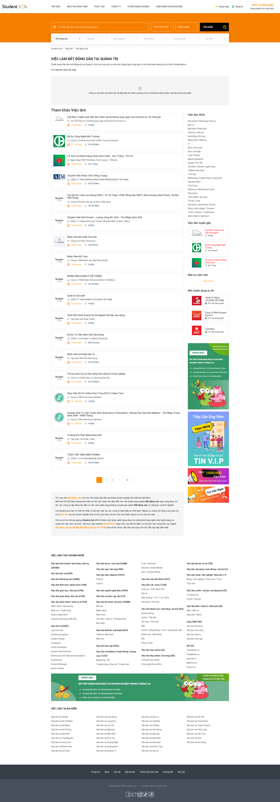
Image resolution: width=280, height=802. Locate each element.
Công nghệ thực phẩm (151, 664)
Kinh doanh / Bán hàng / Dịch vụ (202, 121)
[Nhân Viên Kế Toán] (59, 261)
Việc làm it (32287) (60, 626)
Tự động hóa (192, 595)
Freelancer (56, 643)
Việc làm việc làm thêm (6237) (155, 579)
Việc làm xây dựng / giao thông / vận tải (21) (207, 569)
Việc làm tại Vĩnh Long (197, 729)
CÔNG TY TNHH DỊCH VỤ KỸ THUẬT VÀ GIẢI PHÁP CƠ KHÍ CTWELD (100, 221)
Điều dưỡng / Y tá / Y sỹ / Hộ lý (155, 597)
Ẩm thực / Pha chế (149, 621)
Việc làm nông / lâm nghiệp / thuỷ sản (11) (206, 575)
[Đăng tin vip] (208, 376)
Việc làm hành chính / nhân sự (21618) (69, 602)
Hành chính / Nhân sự (197, 140)
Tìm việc (55, 6)
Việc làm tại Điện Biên (151, 738)
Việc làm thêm (194, 182)
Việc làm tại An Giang (196, 742)
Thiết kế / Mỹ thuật (196, 170)
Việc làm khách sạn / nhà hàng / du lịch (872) (162, 609)
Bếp (143, 626)
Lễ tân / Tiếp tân (148, 617)
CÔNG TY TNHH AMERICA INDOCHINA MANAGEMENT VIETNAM (99, 179)
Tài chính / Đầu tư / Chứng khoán (111, 619)
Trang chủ (95, 772)
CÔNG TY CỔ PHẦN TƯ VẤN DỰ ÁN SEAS (88, 338)
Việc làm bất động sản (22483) (65, 579)
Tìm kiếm (208, 27)
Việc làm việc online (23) (153, 650)
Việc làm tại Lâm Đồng (106, 717)
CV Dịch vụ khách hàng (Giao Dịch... (215, 261)
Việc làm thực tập (195, 639)
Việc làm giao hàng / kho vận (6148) (68, 596)
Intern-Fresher (57, 668)
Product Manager (59, 664)
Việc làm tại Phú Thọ (105, 738)
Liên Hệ (117, 772)
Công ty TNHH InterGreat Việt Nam (86, 397)
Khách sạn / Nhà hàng (151, 634)
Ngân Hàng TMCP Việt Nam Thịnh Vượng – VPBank (93, 160)
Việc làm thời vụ (194, 634)
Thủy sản (191, 583)
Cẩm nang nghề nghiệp (169, 6)
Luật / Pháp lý (194, 155)
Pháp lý (99, 579)
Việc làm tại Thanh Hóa (197, 721)
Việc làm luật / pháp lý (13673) (110, 575)
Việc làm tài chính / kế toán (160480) (113, 602)
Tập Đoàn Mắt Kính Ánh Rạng (83, 358)
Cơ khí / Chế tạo (194, 599)
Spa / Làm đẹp (194, 151)
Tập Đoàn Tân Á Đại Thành (82, 319)
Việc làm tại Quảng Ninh (107, 746)
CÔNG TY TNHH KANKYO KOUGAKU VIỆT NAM (91, 299)
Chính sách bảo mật (149, 772)
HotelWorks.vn (193, 654)
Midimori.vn (192, 663)
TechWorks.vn (193, 650)
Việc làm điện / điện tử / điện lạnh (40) (204, 606)
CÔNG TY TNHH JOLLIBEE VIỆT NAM (214, 299)
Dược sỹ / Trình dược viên (152, 589)
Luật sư (99, 583)
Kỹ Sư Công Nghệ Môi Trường (215, 246)
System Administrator (61, 651)
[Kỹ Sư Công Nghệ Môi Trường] (59, 141)
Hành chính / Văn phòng (62, 606)
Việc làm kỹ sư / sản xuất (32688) (111, 563)
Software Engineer (59, 634)
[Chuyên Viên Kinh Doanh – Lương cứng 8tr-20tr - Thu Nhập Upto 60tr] (59, 222)
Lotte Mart (210, 329)
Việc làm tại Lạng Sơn (106, 721)
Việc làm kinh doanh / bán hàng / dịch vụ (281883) (70, 565)
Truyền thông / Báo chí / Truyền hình (112, 664)
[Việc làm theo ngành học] (208, 494)
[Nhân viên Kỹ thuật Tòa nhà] (59, 241)
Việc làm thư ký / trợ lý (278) (200, 563)
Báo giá (181, 772)
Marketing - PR (103, 660)
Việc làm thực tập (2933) (107, 646)
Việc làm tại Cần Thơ (196, 734)
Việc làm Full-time (195, 626)
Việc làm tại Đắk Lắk (150, 734)
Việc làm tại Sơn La (150, 717)
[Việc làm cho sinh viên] (208, 476)
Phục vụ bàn (147, 643)
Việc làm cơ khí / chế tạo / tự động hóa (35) (207, 590)
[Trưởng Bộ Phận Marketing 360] (59, 439)
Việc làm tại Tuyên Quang (198, 725)
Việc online (192, 193)
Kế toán (99, 606)
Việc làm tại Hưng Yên (61, 742)
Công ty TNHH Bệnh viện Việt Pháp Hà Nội (89, 260)
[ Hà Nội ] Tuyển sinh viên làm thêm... (214, 231)
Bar (143, 638)
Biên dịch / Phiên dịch (197, 128)
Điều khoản (130, 772)
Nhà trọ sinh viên (77, 6)
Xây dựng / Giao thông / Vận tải (201, 204)
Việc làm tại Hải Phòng (61, 729)
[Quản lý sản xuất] (59, 300)
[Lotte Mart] (196, 330)
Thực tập (99, 6)
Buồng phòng (147, 613)
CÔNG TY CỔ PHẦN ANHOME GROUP (87, 458)
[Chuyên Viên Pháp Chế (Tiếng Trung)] (59, 176)
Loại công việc (194, 622)
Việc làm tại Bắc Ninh (60, 734)
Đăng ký (239, 6)
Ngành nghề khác (195, 159)
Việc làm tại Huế (194, 738)
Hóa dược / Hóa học (150, 602)
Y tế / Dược (192, 185)
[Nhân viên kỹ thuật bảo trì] (59, 358)
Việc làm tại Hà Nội (59, 717)
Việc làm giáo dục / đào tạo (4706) (67, 590)
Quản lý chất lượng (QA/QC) (64, 619)
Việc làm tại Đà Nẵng (60, 725)
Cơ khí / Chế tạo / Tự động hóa (201, 212)
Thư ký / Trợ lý (194, 201)
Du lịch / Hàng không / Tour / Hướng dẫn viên (161, 630)
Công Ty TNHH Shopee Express (215, 313)
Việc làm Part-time (195, 630)
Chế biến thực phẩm (150, 660)
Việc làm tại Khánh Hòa (61, 746)
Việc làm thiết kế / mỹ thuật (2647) (112, 630)
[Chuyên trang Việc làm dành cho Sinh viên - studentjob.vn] (14, 7)
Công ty (116, 6)
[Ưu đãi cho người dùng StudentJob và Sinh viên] (208, 439)
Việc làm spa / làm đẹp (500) (109, 569)
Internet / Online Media (151, 568)
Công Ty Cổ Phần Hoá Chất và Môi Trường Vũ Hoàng (94, 140)
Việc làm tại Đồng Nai (151, 742)
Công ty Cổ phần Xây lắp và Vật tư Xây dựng (90, 202)
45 (127, 480)
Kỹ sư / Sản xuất (195, 147)
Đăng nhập (224, 6)
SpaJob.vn (191, 658)
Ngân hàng (101, 610)
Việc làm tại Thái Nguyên (62, 738)
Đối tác (190, 646)
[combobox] (162, 27)
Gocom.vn (191, 667)
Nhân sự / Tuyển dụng (61, 610)
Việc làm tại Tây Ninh (150, 721)
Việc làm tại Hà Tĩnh (196, 717)
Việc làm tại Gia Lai (149, 751)
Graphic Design (58, 639)
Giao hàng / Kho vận (196, 136)
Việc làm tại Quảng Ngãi (107, 742)
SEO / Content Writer (151, 572)
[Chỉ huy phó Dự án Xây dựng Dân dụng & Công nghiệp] (59, 378)
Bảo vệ (191, 125)
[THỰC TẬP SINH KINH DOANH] (59, 459)
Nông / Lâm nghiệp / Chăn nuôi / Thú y (204, 579)
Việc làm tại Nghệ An (105, 729)
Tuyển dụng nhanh (138, 6)
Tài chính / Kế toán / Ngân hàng (201, 166)
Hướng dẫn (168, 772)
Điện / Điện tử (193, 610)
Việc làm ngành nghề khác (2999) (112, 590)
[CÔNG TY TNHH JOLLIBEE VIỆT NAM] (196, 300)
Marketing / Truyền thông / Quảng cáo (205, 178)
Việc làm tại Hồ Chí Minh (62, 721)
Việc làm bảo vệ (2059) (62, 573)
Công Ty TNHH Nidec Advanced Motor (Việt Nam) (92, 280)
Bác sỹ (144, 593)
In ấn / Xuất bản (148, 563)
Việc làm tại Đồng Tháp (151, 746)
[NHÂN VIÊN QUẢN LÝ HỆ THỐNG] (59, 280)
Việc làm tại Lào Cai (105, 725)
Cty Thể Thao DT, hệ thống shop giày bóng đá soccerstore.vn (98, 121)
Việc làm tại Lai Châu (60, 751)
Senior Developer (59, 647)
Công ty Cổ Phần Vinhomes (82, 241)
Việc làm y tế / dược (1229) (154, 585)
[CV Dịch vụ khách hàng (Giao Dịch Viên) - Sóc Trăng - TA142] (59, 160)
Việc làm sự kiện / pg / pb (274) (110, 596)
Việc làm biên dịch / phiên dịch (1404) (69, 585)
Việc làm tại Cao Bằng (151, 729)
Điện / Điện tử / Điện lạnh (198, 216)
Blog (107, 772)
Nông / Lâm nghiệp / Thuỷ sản (201, 208)
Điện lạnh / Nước (194, 614)
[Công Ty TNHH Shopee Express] (196, 315)
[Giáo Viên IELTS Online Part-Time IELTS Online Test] (59, 397)
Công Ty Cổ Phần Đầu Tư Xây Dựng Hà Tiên (90, 378)
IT (189, 144)
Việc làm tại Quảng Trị (106, 751)
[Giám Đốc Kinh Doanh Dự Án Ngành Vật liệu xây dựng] (59, 320)
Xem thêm (208, 281)
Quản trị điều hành (59, 614)
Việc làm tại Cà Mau (150, 725)
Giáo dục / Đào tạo (196, 132)
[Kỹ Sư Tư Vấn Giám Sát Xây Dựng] (59, 339)
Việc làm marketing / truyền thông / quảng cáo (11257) (116, 653)
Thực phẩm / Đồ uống (197, 197)
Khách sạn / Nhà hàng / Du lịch (201, 189)
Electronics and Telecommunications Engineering (68, 658)
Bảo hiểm (100, 623)
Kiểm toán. (101, 614)
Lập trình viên (57, 630)
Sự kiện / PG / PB (195, 163)
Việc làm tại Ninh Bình (106, 734)
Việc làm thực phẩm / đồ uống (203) (158, 656)
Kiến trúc (100, 639)
